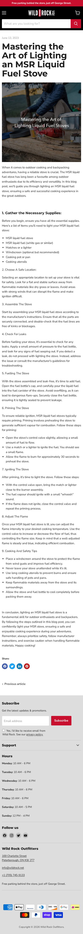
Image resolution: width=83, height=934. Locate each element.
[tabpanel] (41, 12)
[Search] (76, 23)
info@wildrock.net (13, 868)
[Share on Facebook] (5, 666)
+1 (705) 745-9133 (13, 875)
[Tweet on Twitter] (12, 666)
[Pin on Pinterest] (27, 666)
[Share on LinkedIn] (19, 666)
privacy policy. (34, 734)
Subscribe (61, 720)
